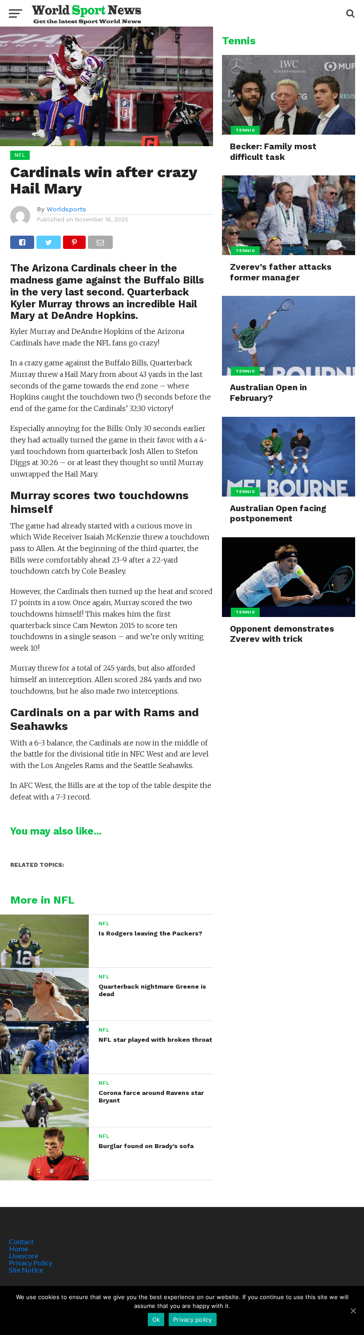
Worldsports (66, 209)
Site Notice (26, 1269)
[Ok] (352, 1310)
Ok (156, 1319)
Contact (21, 1241)
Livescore (23, 1255)
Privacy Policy (30, 1262)
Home (18, 1248)
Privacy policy (192, 1319)
